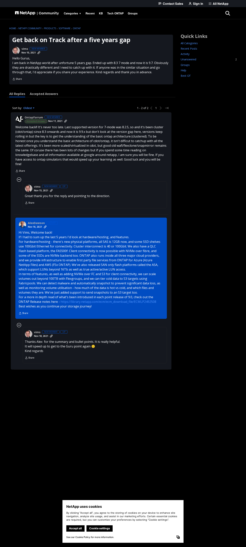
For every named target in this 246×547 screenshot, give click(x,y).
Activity (185, 54)
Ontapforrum (34, 117)
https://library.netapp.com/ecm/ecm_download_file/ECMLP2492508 (108, 302)
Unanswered (209, 59)
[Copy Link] (39, 52)
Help (183, 70)
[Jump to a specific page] (167, 108)
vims (25, 49)
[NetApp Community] (37, 13)
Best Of (185, 75)
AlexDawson (36, 223)
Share (17, 79)
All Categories (189, 43)
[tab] (17, 94)
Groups (185, 65)
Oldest (28, 108)
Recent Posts (189, 49)
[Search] (227, 13)
